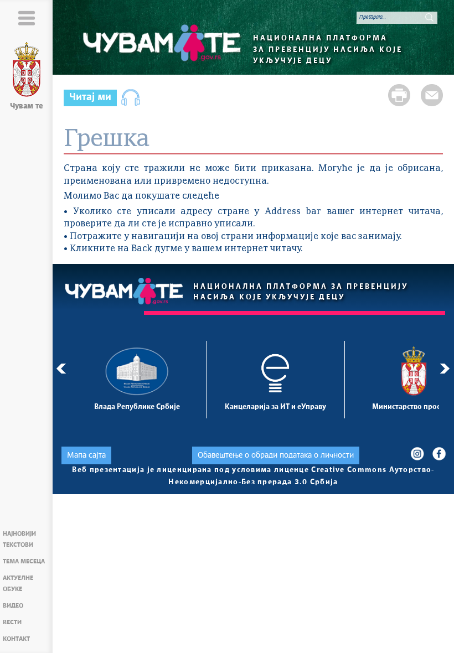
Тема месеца (24, 561)
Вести (12, 622)
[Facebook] (439, 453)
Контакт (16, 639)
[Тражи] (429, 17)
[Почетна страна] (26, 71)
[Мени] (26, 18)
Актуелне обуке (18, 583)
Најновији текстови (19, 539)
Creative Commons (348, 470)
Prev (61, 368)
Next (446, 368)
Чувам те (26, 106)
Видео (13, 606)
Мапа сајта (86, 455)
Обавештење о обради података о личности (276, 455)
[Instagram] (417, 453)
